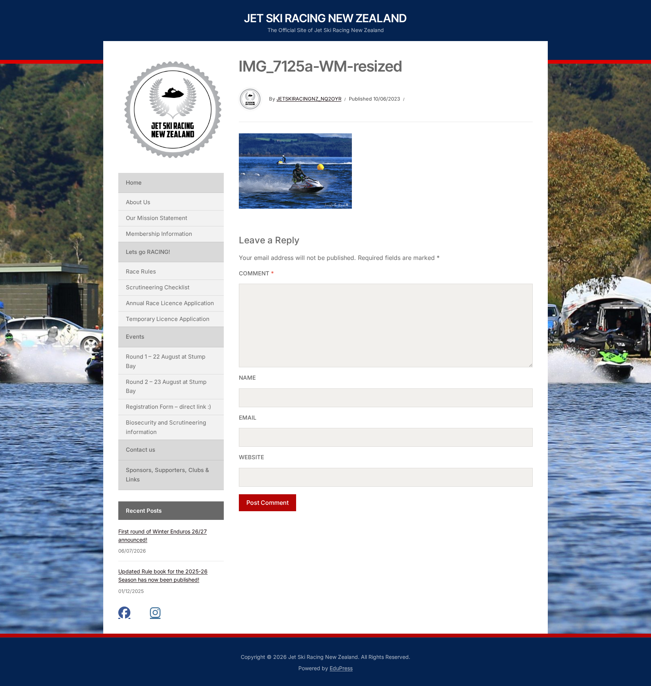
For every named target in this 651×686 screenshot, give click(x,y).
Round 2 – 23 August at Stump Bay (166, 386)
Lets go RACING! (148, 251)
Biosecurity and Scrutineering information (166, 427)
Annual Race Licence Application (170, 303)
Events (135, 336)
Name (247, 377)
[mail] (140, 613)
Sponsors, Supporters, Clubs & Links (167, 474)
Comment (256, 273)
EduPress (341, 668)
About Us (138, 202)
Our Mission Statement (156, 218)
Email (247, 417)
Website (251, 457)
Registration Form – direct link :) (168, 406)
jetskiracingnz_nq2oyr (309, 99)
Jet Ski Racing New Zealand (325, 18)
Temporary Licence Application (167, 318)
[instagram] (156, 613)
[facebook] (124, 613)
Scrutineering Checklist (157, 287)
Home (134, 182)
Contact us (140, 449)
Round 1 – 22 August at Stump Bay (165, 361)
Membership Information (159, 233)
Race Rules (141, 271)
